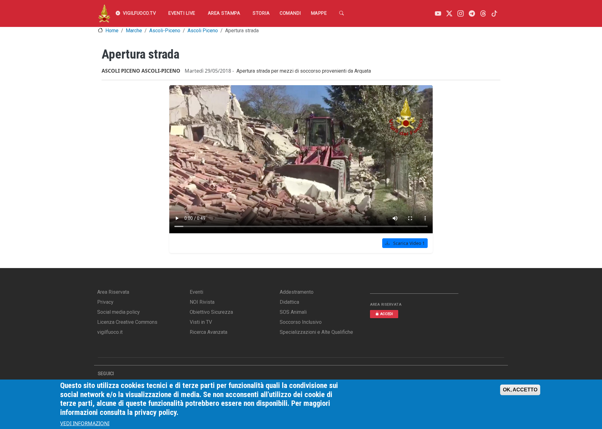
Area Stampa (224, 13)
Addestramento (297, 292)
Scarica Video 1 (408, 243)
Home (112, 31)
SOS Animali (293, 312)
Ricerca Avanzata (208, 332)
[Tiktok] (494, 13)
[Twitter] (449, 13)
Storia (261, 13)
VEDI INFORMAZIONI (84, 423)
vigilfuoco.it (110, 332)
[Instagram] (460, 13)
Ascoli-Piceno (164, 31)
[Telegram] (471, 13)
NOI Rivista (202, 302)
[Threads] (483, 13)
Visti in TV (201, 322)
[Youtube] (438, 13)
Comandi (290, 13)
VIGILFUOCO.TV (139, 13)
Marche (134, 31)
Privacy (105, 302)
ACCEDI (386, 314)
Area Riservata (113, 292)
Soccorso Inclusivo (301, 322)
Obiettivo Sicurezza (211, 312)
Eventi (196, 292)
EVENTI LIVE (181, 13)
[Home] (104, 13)
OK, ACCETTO (520, 389)
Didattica (289, 302)
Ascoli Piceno (202, 31)
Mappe (319, 13)
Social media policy (118, 312)
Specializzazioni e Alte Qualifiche (316, 332)
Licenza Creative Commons (127, 322)
